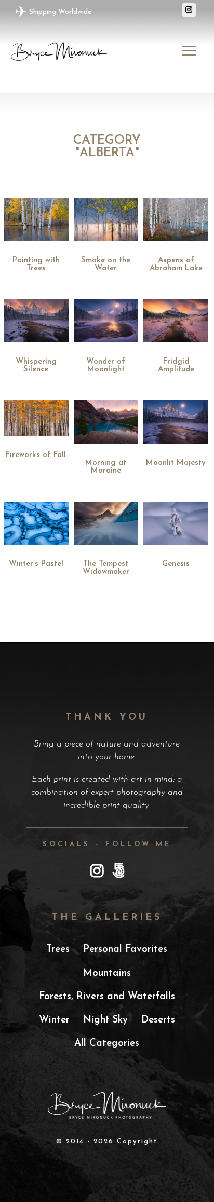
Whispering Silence (36, 366)
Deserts (158, 1020)
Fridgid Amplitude (176, 366)
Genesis (176, 564)
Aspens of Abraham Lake (176, 264)
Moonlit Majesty (176, 463)
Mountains (107, 973)
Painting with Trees (36, 264)
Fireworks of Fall (36, 455)
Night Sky (105, 1020)
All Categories (106, 1043)
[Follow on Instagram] (189, 10)
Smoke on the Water (105, 264)
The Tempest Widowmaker (106, 568)
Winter (54, 1020)
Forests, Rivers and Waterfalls (107, 997)
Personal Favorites (125, 950)
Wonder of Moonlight (105, 366)
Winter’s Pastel (36, 564)
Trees (58, 950)
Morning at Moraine (105, 467)
